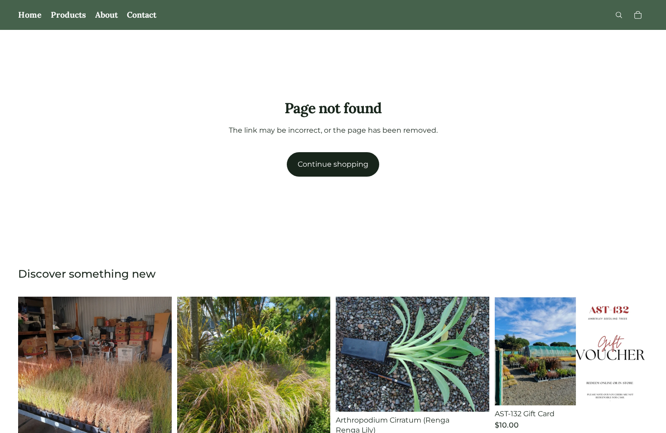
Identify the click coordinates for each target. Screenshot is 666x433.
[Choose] (475, 398)
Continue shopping (333, 164)
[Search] (619, 15)
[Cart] (638, 15)
